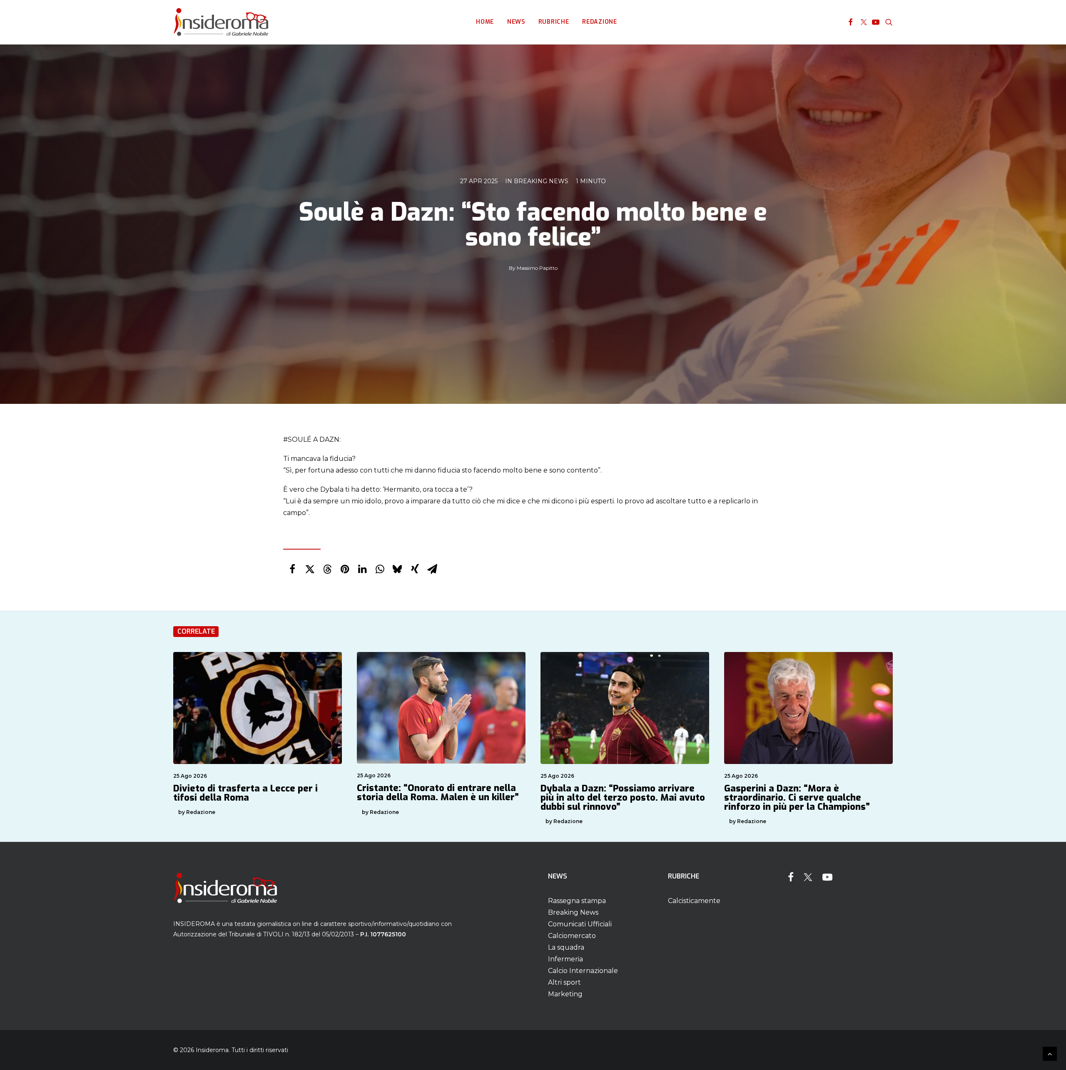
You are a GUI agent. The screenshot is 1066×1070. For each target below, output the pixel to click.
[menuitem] (485, 22)
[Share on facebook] (292, 569)
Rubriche (553, 22)
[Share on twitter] (309, 569)
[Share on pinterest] (344, 569)
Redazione (599, 22)
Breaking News (541, 181)
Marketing (565, 994)
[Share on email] (432, 569)
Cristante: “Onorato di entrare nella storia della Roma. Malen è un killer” (438, 792)
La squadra (566, 947)
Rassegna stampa (577, 901)
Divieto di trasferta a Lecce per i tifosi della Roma (245, 793)
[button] (850, 22)
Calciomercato (572, 936)
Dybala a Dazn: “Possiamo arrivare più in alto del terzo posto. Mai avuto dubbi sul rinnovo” (622, 797)
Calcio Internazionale (583, 971)
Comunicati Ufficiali (580, 924)
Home (485, 22)
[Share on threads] (327, 569)
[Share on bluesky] (397, 569)
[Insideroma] (221, 22)
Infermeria (565, 959)
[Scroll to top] (1050, 1053)
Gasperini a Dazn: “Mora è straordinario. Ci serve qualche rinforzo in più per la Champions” (797, 797)
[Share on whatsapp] (379, 569)
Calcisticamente (694, 901)
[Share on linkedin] (362, 569)
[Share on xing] (414, 569)
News (516, 22)
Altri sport (564, 982)
